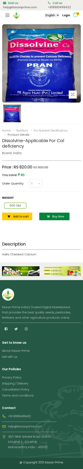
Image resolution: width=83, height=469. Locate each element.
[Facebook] (6, 329)
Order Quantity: (13, 183)
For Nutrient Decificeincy (51, 130)
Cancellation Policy (15, 389)
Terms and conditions (18, 396)
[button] (77, 15)
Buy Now (58, 216)
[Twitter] (16, 329)
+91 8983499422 (19, 416)
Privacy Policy (11, 377)
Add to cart (21, 216)
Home (6, 130)
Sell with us (9, 357)
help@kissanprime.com (25, 426)
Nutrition (22, 130)
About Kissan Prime (16, 351)
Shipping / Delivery (15, 383)
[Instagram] (26, 329)
